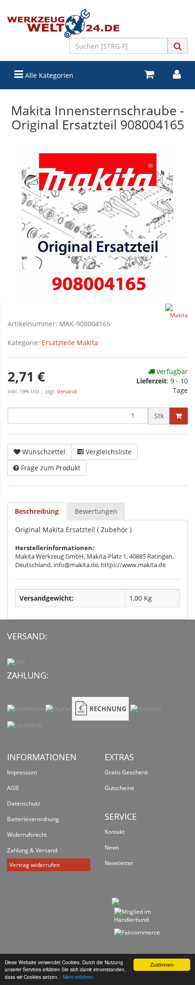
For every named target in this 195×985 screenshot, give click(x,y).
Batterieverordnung (33, 819)
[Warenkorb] (149, 74)
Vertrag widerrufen (34, 865)
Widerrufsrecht (27, 835)
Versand (67, 391)
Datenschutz (23, 803)
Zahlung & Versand (32, 850)
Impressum (22, 772)
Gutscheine (119, 788)
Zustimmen (162, 964)
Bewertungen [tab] (96, 511)
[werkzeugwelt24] (97, 23)
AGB (13, 788)
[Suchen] (178, 46)
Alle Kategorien (48, 75)
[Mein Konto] (177, 74)
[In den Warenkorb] (178, 416)
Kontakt (114, 832)
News (112, 847)
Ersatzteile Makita (70, 342)
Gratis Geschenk (126, 772)
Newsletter (119, 863)
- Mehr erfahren (77, 976)
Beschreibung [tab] (37, 511)
